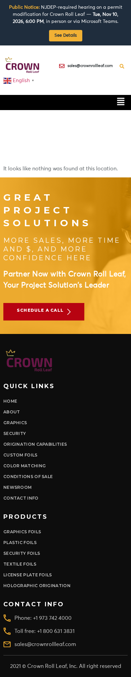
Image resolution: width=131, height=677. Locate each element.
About (11, 411)
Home (10, 401)
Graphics (15, 422)
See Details (65, 35)
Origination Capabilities (35, 444)
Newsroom (17, 487)
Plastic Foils (20, 542)
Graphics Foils (22, 531)
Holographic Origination (37, 585)
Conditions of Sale (28, 476)
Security (14, 433)
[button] (121, 102)
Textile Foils (19, 564)
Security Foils (21, 553)
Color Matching (24, 465)
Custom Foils (20, 455)
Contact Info (21, 498)
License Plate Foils (27, 574)
